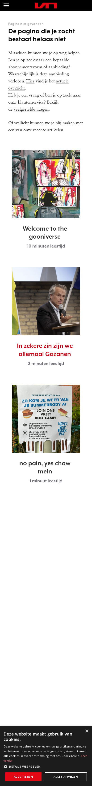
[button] (46, 767)
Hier (30, 81)
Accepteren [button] (23, 777)
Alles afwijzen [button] (66, 777)
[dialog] (46, 756)
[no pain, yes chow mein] (46, 419)
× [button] (86, 731)
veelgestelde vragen (31, 109)
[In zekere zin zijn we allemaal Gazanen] (46, 301)
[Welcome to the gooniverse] (46, 184)
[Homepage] (46, 5)
